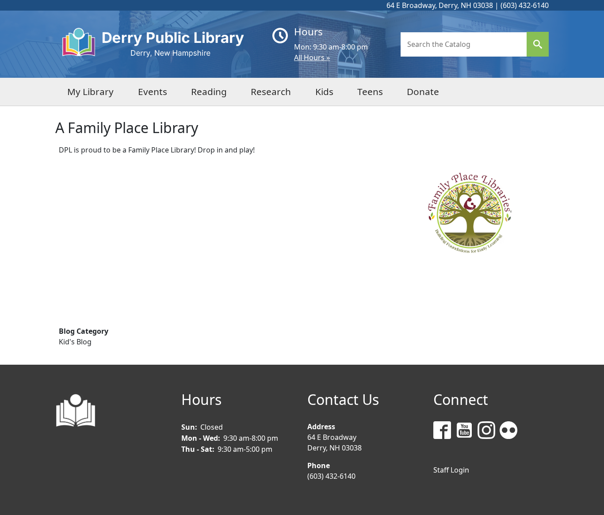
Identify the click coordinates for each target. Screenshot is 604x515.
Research (271, 91)
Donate (423, 91)
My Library (90, 91)
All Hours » (312, 57)
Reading (209, 91)
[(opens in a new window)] (444, 431)
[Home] (160, 44)
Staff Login (451, 470)
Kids (324, 91)
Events (152, 91)
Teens (370, 91)
